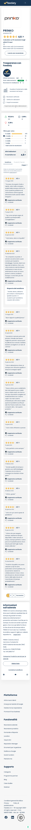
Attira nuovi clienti (10, 700)
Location (7, 736)
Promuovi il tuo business (12, 712)
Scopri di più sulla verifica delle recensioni (16, 106)
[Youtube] (15, 674)
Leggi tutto (17, 635)
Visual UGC (7, 740)
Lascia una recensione (15, 53)
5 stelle (7, 134)
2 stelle (7, 141)
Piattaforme (8, 759)
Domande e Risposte (11, 732)
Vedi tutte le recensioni (13, 146)
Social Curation (9, 755)
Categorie (7, 772)
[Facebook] (3, 674)
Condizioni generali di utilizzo (13, 801)
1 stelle (7, 143)
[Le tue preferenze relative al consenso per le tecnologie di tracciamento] (28, 827)
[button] (15, 90)
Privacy (6, 803)
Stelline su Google (10, 751)
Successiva (19, 595)
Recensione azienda (10, 725)
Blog (5, 780)
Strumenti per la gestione (12, 747)
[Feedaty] (10, 3)
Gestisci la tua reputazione (13, 708)
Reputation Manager (11, 744)
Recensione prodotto (11, 729)
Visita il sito (16, 664)
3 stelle (7, 139)
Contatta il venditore (15, 670)
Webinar (7, 787)
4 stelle (8, 136)
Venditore (8, 162)
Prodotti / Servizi (19, 162)
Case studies (8, 783)
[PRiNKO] (12, 18)
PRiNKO (8, 31)
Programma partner (11, 776)
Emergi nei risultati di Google (13, 704)
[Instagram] (27, 674)
